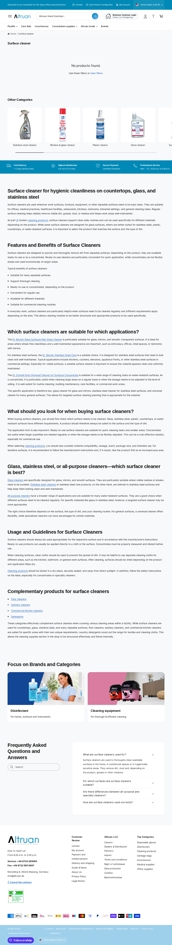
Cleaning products (18, 570)
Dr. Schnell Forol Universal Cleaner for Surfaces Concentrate (45, 375)
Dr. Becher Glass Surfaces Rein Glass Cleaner (37, 339)
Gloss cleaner (138, 145)
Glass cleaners (15, 480)
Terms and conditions (115, 859)
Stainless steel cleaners (43, 484)
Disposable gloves (146, 842)
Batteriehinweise (113, 877)
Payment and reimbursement (80, 856)
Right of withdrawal (114, 864)
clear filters (96, 73)
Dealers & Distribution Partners (115, 848)
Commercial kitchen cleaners (27, 610)
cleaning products (38, 220)
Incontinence (144, 860)
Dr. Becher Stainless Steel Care (59, 355)
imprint (108, 855)
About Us (77, 872)
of (17, 220)
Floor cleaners (18, 599)
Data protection (112, 868)
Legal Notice (78, 881)
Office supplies (145, 869)
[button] (10, 16)
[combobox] (67, 16)
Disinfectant (143, 846)
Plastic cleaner (100, 145)
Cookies (108, 872)
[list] (86, 167)
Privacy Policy (79, 876)
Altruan (17, 929)
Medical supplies (146, 864)
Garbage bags (144, 855)
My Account (124, 5)
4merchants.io (24, 933)
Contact (79, 5)
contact (76, 846)
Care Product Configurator (101, 5)
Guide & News (79, 867)
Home (13, 33)
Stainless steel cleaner (25, 145)
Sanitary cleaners (20, 604)
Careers (108, 842)
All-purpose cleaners (19, 495)
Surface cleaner (26, 33)
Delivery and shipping (83, 863)
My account (78, 850)
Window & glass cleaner (62, 145)
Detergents (17, 616)
